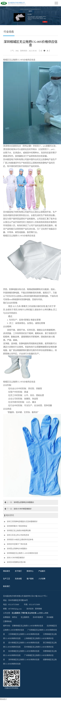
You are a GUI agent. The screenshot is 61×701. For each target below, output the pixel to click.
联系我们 (6, 586)
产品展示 (41, 571)
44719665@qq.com (15, 609)
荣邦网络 (38, 609)
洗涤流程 (18, 579)
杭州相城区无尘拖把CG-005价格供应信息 (23, 651)
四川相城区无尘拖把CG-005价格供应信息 (23, 643)
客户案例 (30, 579)
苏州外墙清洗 (38, 617)
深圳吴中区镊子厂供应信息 (17, 544)
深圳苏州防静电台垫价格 (16, 562)
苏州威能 (50, 617)
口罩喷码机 (7, 622)
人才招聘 (41, 579)
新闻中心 (30, 571)
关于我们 (18, 571)
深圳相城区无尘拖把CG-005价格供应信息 (22, 553)
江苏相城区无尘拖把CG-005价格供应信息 (23, 634)
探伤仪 (14, 617)
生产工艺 (6, 579)
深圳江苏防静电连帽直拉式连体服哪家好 (22, 522)
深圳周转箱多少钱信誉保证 (17, 526)
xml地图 (40, 613)
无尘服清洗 (16, 613)
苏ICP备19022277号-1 (39, 596)
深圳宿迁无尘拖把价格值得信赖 (19, 531)
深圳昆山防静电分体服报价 (24, 502)
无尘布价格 (32, 613)
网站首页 (6, 571)
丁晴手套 (24, 613)
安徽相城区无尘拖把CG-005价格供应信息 (27, 626)
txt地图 (45, 613)
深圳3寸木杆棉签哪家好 (22, 509)
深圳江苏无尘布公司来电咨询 (18, 535)
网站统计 (3, 699)
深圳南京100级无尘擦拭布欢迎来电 (20, 540)
